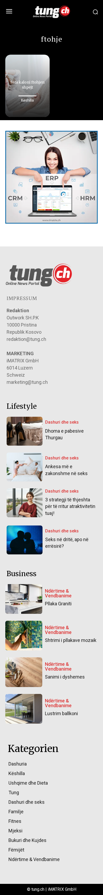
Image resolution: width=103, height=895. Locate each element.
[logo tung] (51, 11)
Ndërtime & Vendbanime (58, 593)
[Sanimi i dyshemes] (23, 672)
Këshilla (27, 100)
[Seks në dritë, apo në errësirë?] (25, 539)
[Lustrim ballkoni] (23, 709)
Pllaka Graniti (58, 603)
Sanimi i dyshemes (65, 677)
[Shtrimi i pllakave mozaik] (23, 635)
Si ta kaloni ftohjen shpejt (27, 85)
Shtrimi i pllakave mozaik (70, 640)
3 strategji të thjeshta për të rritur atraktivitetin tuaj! (70, 506)
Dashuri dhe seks (62, 422)
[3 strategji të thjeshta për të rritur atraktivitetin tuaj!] (25, 502)
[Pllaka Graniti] (23, 599)
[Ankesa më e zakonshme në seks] (25, 467)
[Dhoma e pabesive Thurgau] (25, 431)
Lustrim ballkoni (61, 713)
